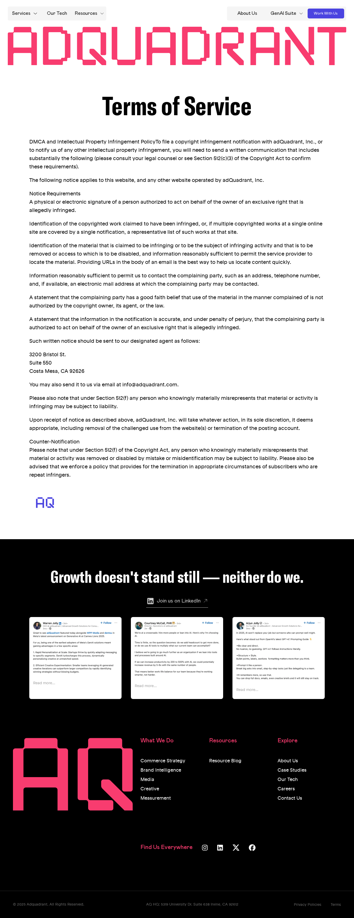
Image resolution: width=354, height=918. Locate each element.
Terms (336, 905)
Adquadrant (37, 904)
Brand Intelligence (160, 770)
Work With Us (326, 13)
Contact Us (290, 798)
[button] (24, 13)
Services (21, 13)
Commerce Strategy (162, 761)
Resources (86, 13)
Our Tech (288, 779)
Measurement (155, 798)
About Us (288, 761)
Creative (149, 789)
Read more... (44, 683)
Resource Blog (225, 761)
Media (147, 779)
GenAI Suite (283, 13)
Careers (286, 789)
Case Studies (292, 770)
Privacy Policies (307, 905)
